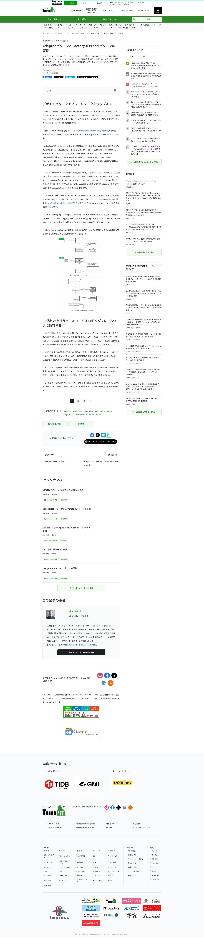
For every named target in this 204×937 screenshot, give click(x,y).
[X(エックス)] (114, 675)
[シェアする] (92, 435)
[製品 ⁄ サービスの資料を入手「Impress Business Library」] (91, 916)
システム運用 (48, 875)
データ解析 (80, 867)
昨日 (131, 56)
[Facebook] (107, 675)
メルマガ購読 (77, 11)
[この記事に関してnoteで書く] (109, 435)
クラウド (102, 25)
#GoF (91, 411)
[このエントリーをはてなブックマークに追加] (103, 435)
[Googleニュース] (103, 683)
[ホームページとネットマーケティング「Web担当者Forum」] (131, 901)
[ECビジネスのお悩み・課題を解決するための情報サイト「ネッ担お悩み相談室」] (91, 924)
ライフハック (97, 880)
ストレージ (92, 25)
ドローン (120, 4)
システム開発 (144, 25)
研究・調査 (141, 2)
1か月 (156, 56)
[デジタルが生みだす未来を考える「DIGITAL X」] (111, 916)
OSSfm (134, 28)
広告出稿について (143, 11)
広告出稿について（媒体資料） (86, 824)
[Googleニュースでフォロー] (124, 807)
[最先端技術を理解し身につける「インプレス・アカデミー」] (152, 916)
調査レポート (132, 863)
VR (106, 28)
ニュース (154, 851)
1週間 (143, 56)
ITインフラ (58, 25)
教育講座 (126, 4)
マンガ (112, 28)
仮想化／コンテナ (115, 25)
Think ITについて (127, 11)
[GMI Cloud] (89, 784)
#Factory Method (80, 411)
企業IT (85, 3)
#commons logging (103, 411)
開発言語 (80, 862)
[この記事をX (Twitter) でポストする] (98, 435)
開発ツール (96, 862)
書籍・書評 (155, 859)
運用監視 (80, 875)
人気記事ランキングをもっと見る (145, 162)
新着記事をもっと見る (145, 252)
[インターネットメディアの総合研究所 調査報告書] (152, 901)
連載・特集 (47, 25)
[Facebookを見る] (112, 807)
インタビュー (97, 28)
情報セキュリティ (133, 867)
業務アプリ (47, 867)
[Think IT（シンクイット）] (54, 813)
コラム (154, 871)
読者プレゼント (108, 11)
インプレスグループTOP (142, 827)
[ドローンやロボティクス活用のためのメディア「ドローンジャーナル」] (131, 916)
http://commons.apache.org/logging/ (91, 130)
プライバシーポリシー (55, 827)
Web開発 (112, 862)
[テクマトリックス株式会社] (122, 783)
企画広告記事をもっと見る (145, 412)
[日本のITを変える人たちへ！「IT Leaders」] (111, 909)
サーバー (69, 25)
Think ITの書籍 (123, 28)
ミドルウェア (113, 856)
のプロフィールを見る (81, 652)
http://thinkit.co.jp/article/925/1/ (61, 203)
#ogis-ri (67, 414)
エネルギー (113, 4)
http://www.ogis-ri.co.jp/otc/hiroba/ (80, 644)
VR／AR (63, 871)
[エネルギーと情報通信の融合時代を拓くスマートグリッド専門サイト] (131, 909)
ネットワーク (80, 25)
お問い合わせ (110, 824)
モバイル (95, 867)
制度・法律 (47, 886)
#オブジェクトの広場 (79, 414)
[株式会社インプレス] (59, 913)
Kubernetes (60, 28)
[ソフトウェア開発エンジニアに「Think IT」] (111, 901)
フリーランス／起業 (82, 880)
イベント (154, 867)
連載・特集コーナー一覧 (61, 33)
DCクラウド (133, 2)
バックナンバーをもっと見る (83, 588)
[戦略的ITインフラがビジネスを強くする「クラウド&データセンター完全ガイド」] (91, 901)
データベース (48, 862)
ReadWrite (155, 879)
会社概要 (109, 827)
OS (153, 25)
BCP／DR (63, 875)
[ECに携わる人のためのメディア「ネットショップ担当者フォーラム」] (152, 909)
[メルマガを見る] (106, 807)
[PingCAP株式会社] (57, 784)
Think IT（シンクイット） (54, 9)
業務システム (132, 855)
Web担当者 (113, 2)
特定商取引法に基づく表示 (86, 827)
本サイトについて (54, 824)
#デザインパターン (95, 414)
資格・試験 (47, 880)
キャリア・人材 (64, 880)
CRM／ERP (113, 867)
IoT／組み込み (130, 25)
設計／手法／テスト (65, 862)
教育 (110, 880)
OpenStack (72, 28)
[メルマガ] (100, 675)
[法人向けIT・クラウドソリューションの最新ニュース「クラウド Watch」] (91, 909)
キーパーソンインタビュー (136, 859)
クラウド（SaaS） (65, 867)
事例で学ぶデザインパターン (79, 33)
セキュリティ (97, 875)
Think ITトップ (47, 33)
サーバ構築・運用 (133, 871)
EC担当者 (121, 2)
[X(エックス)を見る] (118, 807)
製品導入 (99, 3)
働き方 (111, 875)
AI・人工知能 (49, 28)
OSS (45, 871)
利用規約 (137, 824)
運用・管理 (96, 871)
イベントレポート (85, 28)
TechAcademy (156, 875)
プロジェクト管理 (115, 871)
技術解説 (155, 855)
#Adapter (68, 411)
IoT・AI (126, 2)
